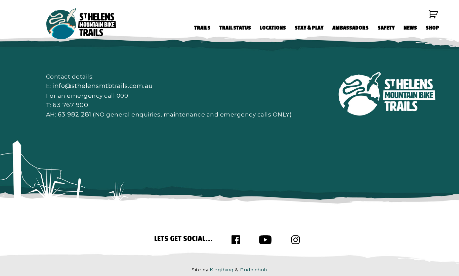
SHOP (432, 28)
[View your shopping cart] (433, 14)
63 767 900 (70, 105)
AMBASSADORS (350, 28)
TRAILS (202, 28)
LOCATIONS (273, 28)
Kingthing (222, 269)
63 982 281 (74, 114)
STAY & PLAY (309, 28)
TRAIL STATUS (235, 28)
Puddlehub (253, 269)
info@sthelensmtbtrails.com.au (102, 86)
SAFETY (386, 28)
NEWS (410, 28)
